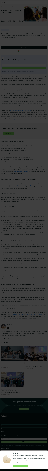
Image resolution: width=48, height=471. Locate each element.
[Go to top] (45, 465)
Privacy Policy (26, 462)
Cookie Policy (33, 462)
